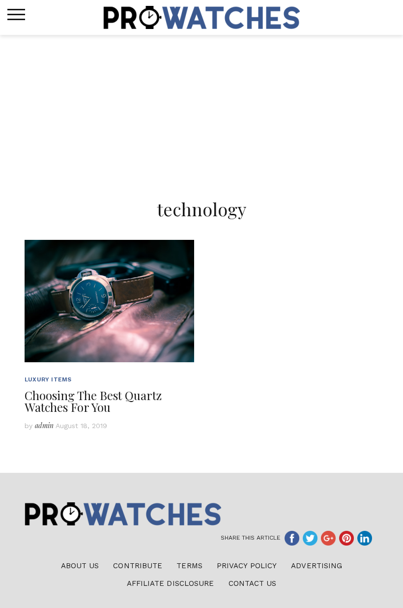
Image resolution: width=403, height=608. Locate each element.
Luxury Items (48, 379)
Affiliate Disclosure (170, 583)
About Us (80, 565)
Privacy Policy (247, 565)
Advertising (316, 565)
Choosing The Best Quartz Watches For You (93, 401)
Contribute (137, 565)
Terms (189, 565)
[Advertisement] (201, 108)
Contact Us (253, 583)
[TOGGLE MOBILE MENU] (16, 15)
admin (44, 425)
